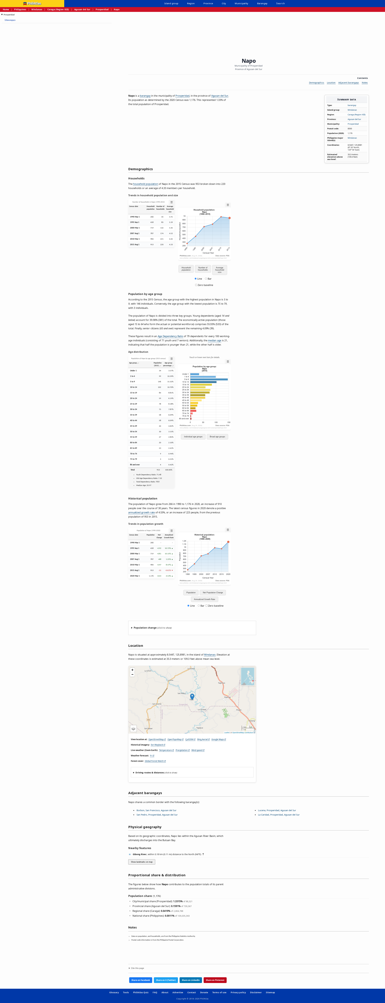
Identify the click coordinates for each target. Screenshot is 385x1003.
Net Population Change (213, 592)
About (165, 992)
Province (208, 3)
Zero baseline (205, 285)
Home (6, 9)
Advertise (177, 992)
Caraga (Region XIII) (58, 9)
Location (331, 82)
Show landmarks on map (141, 862)
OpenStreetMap (156, 739)
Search (280, 3)
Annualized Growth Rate (204, 599)
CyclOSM (189, 739)
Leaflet (226, 732)
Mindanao (36, 9)
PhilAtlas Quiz (141, 992)
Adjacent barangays (348, 82)
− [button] (132, 674)
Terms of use (219, 992)
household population (145, 184)
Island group (171, 3)
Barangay (262, 3)
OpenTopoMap (174, 739)
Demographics (316, 82)
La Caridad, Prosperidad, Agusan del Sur (279, 814)
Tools (126, 992)
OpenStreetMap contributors (242, 732)
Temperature (165, 750)
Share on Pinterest (215, 980)
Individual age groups (193, 437)
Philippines (20, 9)
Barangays (10, 20)
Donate (204, 992)
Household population (186, 269)
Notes (365, 82)
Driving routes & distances (150, 772)
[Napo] (192, 697)
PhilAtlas (34, 3)
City (224, 3)
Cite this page (137, 968)
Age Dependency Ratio (170, 336)
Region (191, 3)
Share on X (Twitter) (166, 980)
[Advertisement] (25, 71)
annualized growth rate (141, 512)
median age (214, 340)
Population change (145, 627)
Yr (151, 755)
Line (199, 278)
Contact (191, 992)
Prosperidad (102, 9)
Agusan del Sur (82, 9)
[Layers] (133, 728)
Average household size (219, 270)
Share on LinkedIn (191, 980)
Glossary (114, 992)
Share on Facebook (140, 980)
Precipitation (182, 750)
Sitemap (270, 992)
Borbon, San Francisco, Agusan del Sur (156, 810)
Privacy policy (238, 992)
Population (191, 592)
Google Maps (217, 739)
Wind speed (196, 750)
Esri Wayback (157, 744)
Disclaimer (256, 992)
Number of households (203, 269)
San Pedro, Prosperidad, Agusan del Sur (157, 814)
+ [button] (132, 670)
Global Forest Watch (154, 761)
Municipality (241, 3)
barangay (352, 105)
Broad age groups (217, 437)
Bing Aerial (202, 739)
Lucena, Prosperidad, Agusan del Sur (277, 810)
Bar (210, 278)
